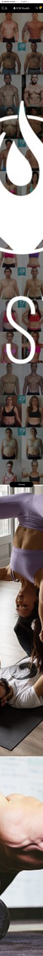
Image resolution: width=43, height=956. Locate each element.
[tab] (19, 954)
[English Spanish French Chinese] (24, 1)
